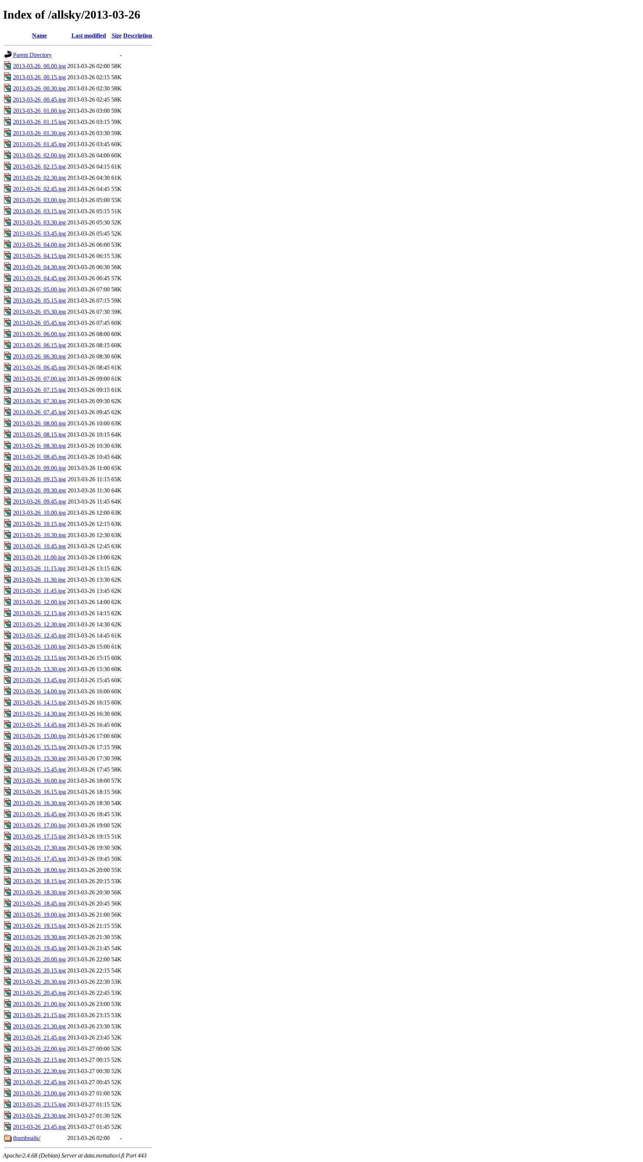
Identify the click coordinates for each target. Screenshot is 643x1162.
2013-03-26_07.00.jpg (39, 379)
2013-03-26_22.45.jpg (39, 1082)
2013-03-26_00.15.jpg (39, 77)
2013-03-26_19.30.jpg (39, 937)
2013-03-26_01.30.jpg (39, 133)
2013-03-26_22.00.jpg (39, 1049)
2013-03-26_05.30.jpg (39, 312)
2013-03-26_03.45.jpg (39, 233)
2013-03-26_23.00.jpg (39, 1093)
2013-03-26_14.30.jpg (39, 714)
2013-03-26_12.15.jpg (39, 613)
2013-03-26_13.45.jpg (39, 680)
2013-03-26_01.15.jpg (39, 122)
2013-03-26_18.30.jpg (39, 892)
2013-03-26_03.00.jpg (39, 200)
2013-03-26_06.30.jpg (39, 356)
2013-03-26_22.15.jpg (39, 1060)
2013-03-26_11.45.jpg (39, 591)
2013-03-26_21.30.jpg (39, 1026)
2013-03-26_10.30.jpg (39, 535)
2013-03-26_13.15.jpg (39, 658)
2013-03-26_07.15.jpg (39, 390)
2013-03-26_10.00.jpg (39, 513)
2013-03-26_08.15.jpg (39, 434)
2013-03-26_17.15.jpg (39, 836)
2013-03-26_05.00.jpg (39, 289)
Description (137, 35)
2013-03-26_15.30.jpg (39, 758)
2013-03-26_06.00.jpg (39, 334)
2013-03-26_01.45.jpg (39, 144)
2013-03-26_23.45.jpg (39, 1127)
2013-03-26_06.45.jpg (39, 367)
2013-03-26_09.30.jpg (39, 490)
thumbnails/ (26, 1138)
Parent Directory (32, 55)
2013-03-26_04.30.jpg (39, 267)
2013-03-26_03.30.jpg (39, 222)
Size (117, 35)
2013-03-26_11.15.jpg (39, 568)
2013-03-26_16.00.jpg (39, 781)
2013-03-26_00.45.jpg (39, 99)
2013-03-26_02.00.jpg (39, 155)
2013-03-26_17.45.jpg (39, 859)
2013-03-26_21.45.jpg (39, 1037)
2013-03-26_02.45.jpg (39, 189)
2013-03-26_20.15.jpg (39, 970)
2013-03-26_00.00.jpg (39, 66)
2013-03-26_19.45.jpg (39, 948)
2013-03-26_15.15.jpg (39, 747)
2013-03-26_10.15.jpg (39, 524)
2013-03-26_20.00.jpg (39, 959)
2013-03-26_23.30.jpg (39, 1115)
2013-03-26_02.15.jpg (39, 166)
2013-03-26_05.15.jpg (39, 300)
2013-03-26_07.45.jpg (39, 412)
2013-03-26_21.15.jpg (39, 1015)
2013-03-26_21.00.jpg (39, 1004)
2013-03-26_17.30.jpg (39, 848)
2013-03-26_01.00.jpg (39, 111)
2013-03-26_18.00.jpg (39, 870)
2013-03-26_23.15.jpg (39, 1104)
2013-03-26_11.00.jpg (39, 557)
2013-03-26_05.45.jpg (39, 323)
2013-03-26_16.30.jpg (39, 803)
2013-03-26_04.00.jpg (39, 245)
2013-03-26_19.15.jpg (39, 926)
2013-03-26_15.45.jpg (39, 769)
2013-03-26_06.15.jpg (39, 345)
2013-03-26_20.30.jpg (39, 982)
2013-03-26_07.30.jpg (39, 401)
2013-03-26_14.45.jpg (39, 725)
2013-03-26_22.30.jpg (39, 1071)
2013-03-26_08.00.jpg (39, 423)
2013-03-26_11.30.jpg (39, 580)
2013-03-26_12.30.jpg (39, 624)
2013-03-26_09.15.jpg (39, 479)
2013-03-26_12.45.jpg (39, 635)
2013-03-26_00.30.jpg (39, 88)
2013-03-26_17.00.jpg (39, 825)
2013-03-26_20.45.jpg (39, 993)
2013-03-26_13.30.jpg (39, 669)
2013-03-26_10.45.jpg (39, 546)
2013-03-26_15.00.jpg (39, 736)
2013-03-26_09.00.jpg (39, 468)
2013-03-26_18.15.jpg (39, 881)
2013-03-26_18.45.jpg (39, 903)
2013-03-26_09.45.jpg (39, 501)
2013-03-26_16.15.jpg (39, 792)
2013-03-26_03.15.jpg (39, 211)
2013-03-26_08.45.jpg (39, 457)
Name (39, 35)
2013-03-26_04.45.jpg (39, 278)
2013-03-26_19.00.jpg (39, 915)
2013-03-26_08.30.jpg (39, 446)
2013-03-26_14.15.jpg (39, 702)
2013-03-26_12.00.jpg (39, 602)
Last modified (88, 35)
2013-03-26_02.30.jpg (39, 178)
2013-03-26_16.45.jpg (39, 814)
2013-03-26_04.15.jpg (39, 256)
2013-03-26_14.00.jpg (39, 691)
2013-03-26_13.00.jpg (39, 647)
